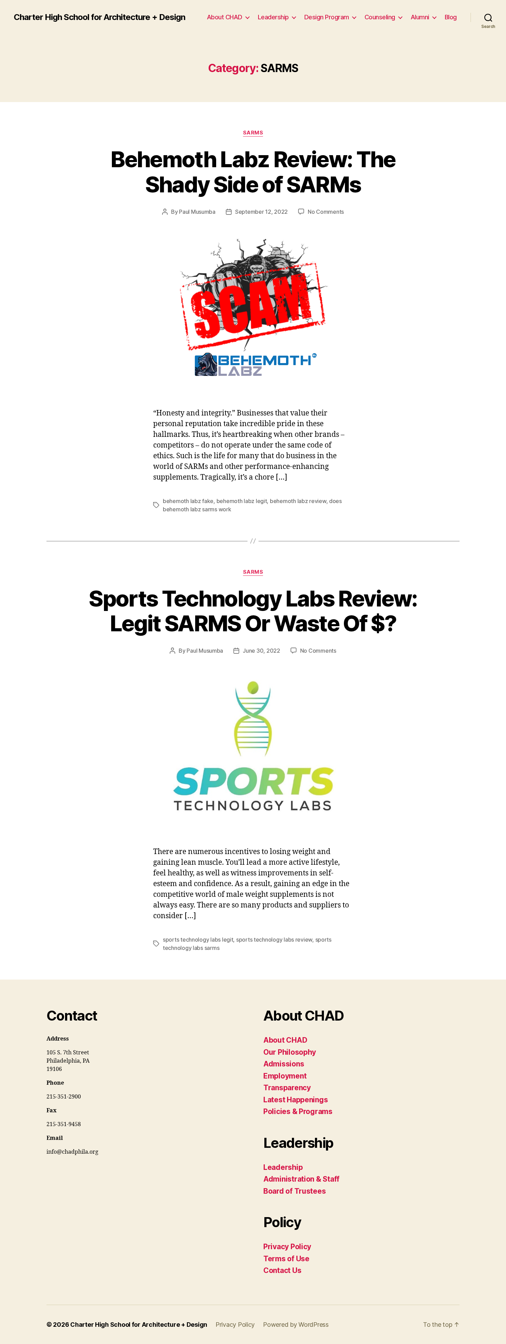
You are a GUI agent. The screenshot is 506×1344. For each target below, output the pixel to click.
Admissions (283, 1064)
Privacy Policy (287, 1246)
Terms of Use (286, 1258)
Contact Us (282, 1270)
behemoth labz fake (188, 501)
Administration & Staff (301, 1179)
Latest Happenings (295, 1099)
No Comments (326, 211)
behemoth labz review (298, 501)
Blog (451, 17)
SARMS (253, 133)
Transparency (287, 1087)
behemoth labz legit (242, 501)
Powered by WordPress (296, 1324)
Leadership (273, 17)
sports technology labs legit (198, 939)
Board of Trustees (294, 1191)
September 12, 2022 (261, 211)
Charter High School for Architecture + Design (99, 17)
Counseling (380, 17)
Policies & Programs (298, 1111)
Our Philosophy (289, 1052)
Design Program (326, 17)
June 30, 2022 (261, 650)
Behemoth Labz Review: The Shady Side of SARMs (253, 172)
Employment (284, 1076)
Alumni (420, 17)
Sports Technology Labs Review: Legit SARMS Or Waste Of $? (253, 611)
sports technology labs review (274, 939)
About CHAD (224, 17)
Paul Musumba (197, 211)
